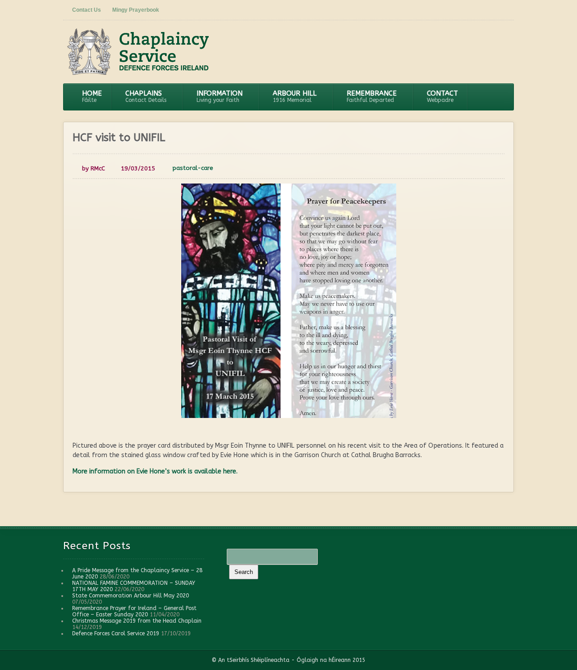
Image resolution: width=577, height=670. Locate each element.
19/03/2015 (138, 168)
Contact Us (86, 10)
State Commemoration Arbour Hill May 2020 (130, 595)
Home (92, 96)
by (92, 168)
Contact (442, 96)
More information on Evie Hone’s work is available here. (155, 471)
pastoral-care (193, 168)
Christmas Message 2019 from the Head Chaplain (136, 621)
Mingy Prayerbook (135, 10)
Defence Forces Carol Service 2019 (115, 633)
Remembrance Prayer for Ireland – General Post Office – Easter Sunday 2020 (134, 611)
